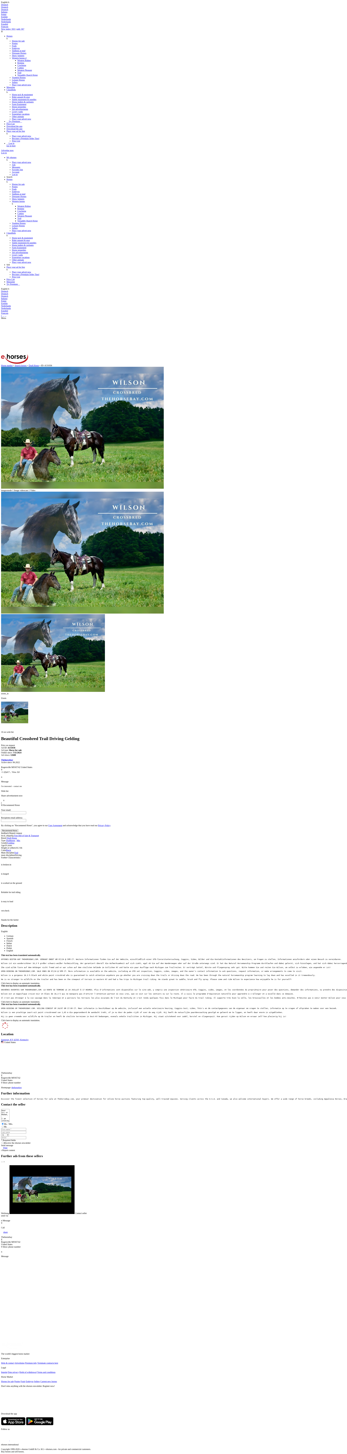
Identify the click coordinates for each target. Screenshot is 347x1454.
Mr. (5, 1127)
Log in (11, 144)
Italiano (4, 12)
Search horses (21, 365)
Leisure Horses (18, 80)
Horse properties (19, 107)
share (5, 1232)
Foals (14, 46)
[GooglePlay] (39, 1424)
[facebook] (5, 1440)
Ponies (15, 43)
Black (8, 850)
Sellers (15, 82)
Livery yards (17, 112)
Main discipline (7, 853)
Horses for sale (18, 41)
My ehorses (11, 157)
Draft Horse (34, 365)
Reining (20, 63)
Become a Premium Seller (25, 138)
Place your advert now (21, 85)
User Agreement (55, 825)
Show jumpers (18, 55)
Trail (19, 73)
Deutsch (4, 5)
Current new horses (48, 1381)
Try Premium (14, 121)
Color (3, 850)
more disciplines (8, 855)
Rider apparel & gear (21, 97)
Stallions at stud (18, 51)
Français (4, 26)
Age (3, 845)
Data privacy (13, 1372)
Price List (11, 124)
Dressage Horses (19, 53)
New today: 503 (8, 29)
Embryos (16, 48)
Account (15, 172)
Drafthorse (10, 840)
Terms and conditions (46, 1372)
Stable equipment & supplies (24, 99)
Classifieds (11, 90)
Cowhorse (21, 65)
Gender (4, 843)
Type (3, 840)
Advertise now (7, 150)
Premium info (31, 1363)
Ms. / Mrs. (8, 1124)
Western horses (19, 58)
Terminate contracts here (47, 1363)
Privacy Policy (104, 825)
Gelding (10, 843)
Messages (16, 167)
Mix (18, 840)
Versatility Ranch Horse (27, 75)
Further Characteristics (10, 857)
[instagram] (14, 1440)
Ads (13, 165)
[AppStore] (13, 1424)
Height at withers (8, 848)
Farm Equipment (19, 104)
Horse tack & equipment (22, 94)
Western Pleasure (24, 70)
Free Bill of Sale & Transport (26, 835)
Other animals (18, 116)
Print (5, 1148)
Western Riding (24, 60)
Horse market (7, 365)
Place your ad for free (16, 131)
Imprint (4, 1372)
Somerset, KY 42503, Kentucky (15, 1040)
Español (4, 24)
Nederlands (6, 19)
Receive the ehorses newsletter (17, 1143)
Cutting (20, 68)
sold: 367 (20, 29)
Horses (9, 36)
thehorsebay (17, 1087)
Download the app (14, 126)
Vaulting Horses (19, 77)
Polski (3, 14)
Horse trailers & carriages (23, 102)
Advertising (20, 1363)
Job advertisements (20, 109)
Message (5, 1220)
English (4, 17)
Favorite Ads (17, 169)
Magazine (11, 87)
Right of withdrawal (28, 1372)
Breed (3, 838)
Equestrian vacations (21, 114)
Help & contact (7, 1363)
